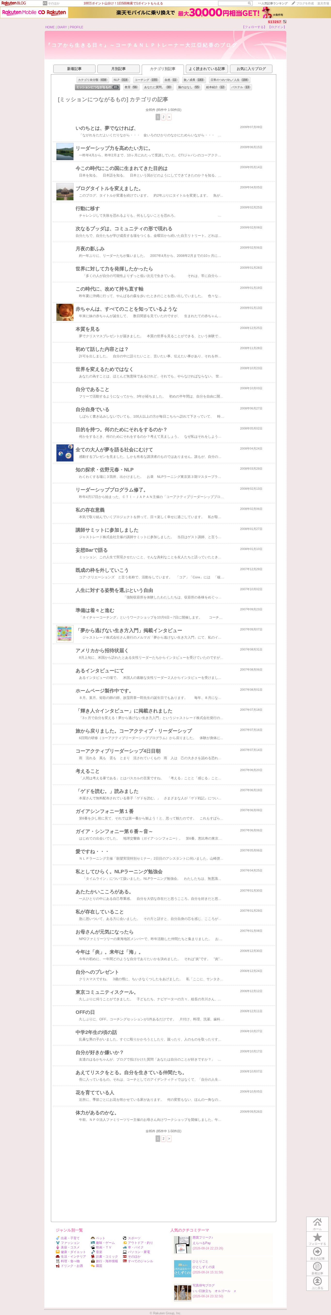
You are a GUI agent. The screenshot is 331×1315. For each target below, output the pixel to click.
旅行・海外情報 (107, 1261)
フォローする (317, 1244)
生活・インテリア (73, 1256)
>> (273, 3)
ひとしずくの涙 (204, 1267)
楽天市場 (323, 3)
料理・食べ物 (70, 1261)
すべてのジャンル (140, 1261)
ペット (100, 1238)
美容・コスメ (70, 1247)
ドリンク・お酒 (72, 1266)
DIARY (62, 27)
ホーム (317, 1229)
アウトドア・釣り (140, 1243)
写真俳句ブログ (204, 1285)
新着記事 (317, 1273)
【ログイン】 (277, 27)
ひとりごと (200, 1261)
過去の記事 (317, 1258)
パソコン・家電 (139, 1252)
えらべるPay (202, 1243)
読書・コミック (107, 1256)
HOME (50, 27)
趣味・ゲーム (105, 1243)
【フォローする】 (254, 27)
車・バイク (136, 1247)
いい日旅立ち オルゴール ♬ (215, 1291)
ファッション (70, 1243)
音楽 (99, 1252)
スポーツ (134, 1238)
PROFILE (76, 27)
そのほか (54, 3)
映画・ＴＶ (104, 1247)
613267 (274, 22)
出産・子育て (70, 1238)
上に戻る (317, 1288)
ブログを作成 (305, 3)
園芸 (99, 1266)
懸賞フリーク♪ (203, 1237)
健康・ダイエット (73, 1252)
